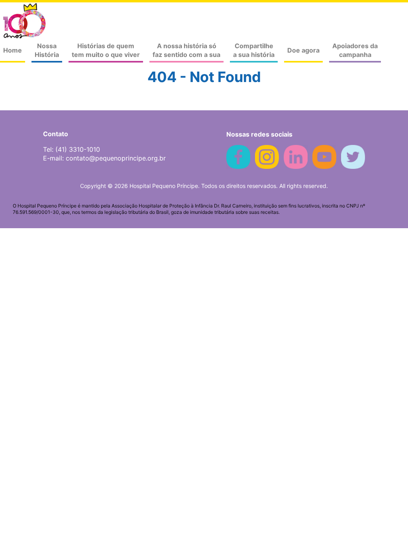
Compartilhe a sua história (254, 50)
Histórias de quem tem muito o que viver (106, 50)
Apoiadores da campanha (355, 50)
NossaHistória (47, 50)
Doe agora (303, 50)
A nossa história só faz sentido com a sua (186, 50)
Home (12, 50)
